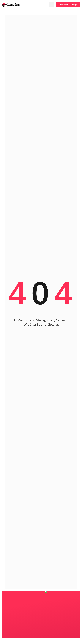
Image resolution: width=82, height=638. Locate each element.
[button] (51, 4)
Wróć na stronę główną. (41, 324)
